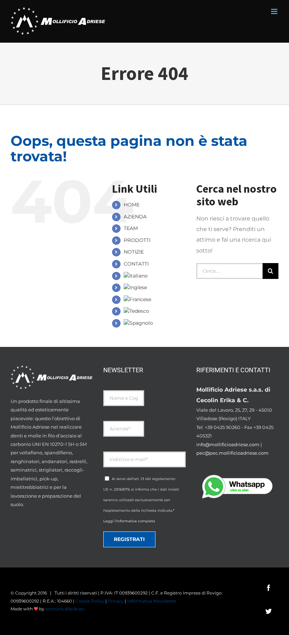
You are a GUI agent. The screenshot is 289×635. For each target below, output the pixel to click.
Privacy (116, 601)
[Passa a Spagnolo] (154, 323)
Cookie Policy (89, 601)
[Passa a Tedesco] (154, 311)
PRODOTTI (137, 240)
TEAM (131, 228)
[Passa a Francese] (154, 299)
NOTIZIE (134, 252)
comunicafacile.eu (64, 608)
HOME (132, 204)
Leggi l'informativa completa (129, 521)
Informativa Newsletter (152, 601)
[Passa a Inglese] (154, 288)
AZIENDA (135, 216)
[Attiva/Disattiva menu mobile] (274, 11)
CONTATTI (136, 264)
